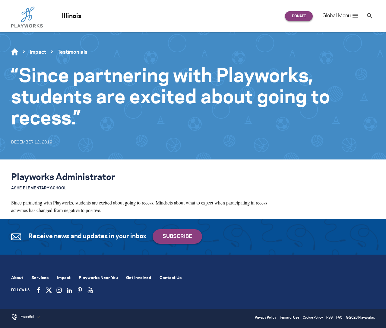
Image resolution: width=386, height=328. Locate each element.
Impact (38, 52)
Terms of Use (289, 318)
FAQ (339, 318)
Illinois (71, 16)
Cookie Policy (313, 318)
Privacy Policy (265, 318)
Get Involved (138, 278)
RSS (329, 318)
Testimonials (72, 52)
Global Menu (336, 15)
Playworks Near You (98, 278)
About (17, 278)
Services (40, 278)
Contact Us (171, 278)
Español (28, 317)
